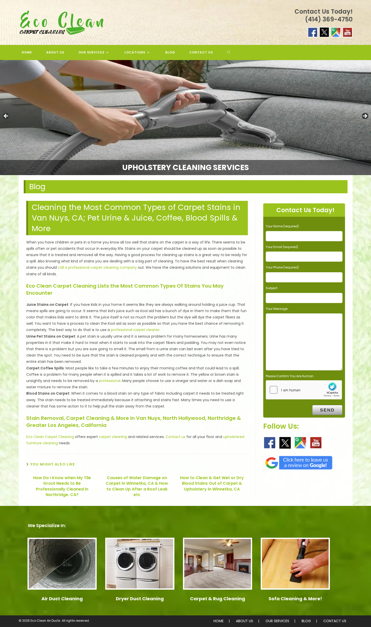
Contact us (176, 436)
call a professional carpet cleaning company (97, 267)
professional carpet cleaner (135, 329)
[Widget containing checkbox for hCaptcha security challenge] (304, 389)
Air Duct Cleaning (62, 598)
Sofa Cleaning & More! (295, 598)
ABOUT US (244, 620)
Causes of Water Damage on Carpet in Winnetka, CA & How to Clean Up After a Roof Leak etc (137, 486)
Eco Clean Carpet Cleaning (50, 436)
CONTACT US (334, 620)
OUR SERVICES (277, 620)
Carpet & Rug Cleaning (217, 598)
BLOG (306, 620)
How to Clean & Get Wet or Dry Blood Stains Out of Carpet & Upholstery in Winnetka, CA (212, 483)
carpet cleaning (113, 436)
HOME (219, 620)
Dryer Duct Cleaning (140, 598)
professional (109, 380)
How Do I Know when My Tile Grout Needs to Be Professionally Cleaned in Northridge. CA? (62, 486)
